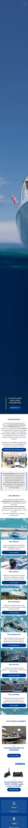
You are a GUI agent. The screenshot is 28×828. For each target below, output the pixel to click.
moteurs (13, 433)
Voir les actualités (14, 705)
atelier (14, 442)
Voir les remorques (14, 612)
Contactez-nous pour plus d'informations (14, 449)
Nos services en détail (14, 675)
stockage (20, 444)
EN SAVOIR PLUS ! (14, 407)
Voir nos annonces (14, 552)
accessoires (20, 433)
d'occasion (8, 433)
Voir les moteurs (14, 582)
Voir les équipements (14, 645)
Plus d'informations (14, 755)
